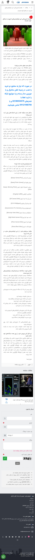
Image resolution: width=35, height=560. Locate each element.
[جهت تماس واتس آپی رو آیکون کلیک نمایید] (3, 556)
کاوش (29, 365)
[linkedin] (9, 537)
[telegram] (32, 537)
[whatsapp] (22, 537)
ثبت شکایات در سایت (30, 507)
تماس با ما (31, 512)
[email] (17, 540)
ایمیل (30, 423)
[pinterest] (6, 537)
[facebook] (19, 537)
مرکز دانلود (32, 504)
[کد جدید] (5, 458)
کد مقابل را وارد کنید (26, 455)
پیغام (30, 440)
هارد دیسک (31, 500)
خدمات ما (32, 502)
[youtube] (12, 537)
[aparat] (28, 537)
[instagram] (25, 537)
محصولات (32, 498)
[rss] (3, 537)
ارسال (17, 463)
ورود (33, 511)
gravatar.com (25, 482)
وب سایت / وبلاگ (27, 431)
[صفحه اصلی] (31, 8)
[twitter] (15, 537)
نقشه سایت (31, 509)
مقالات (26, 8)
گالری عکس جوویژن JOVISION (28, 505)
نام (31, 414)
